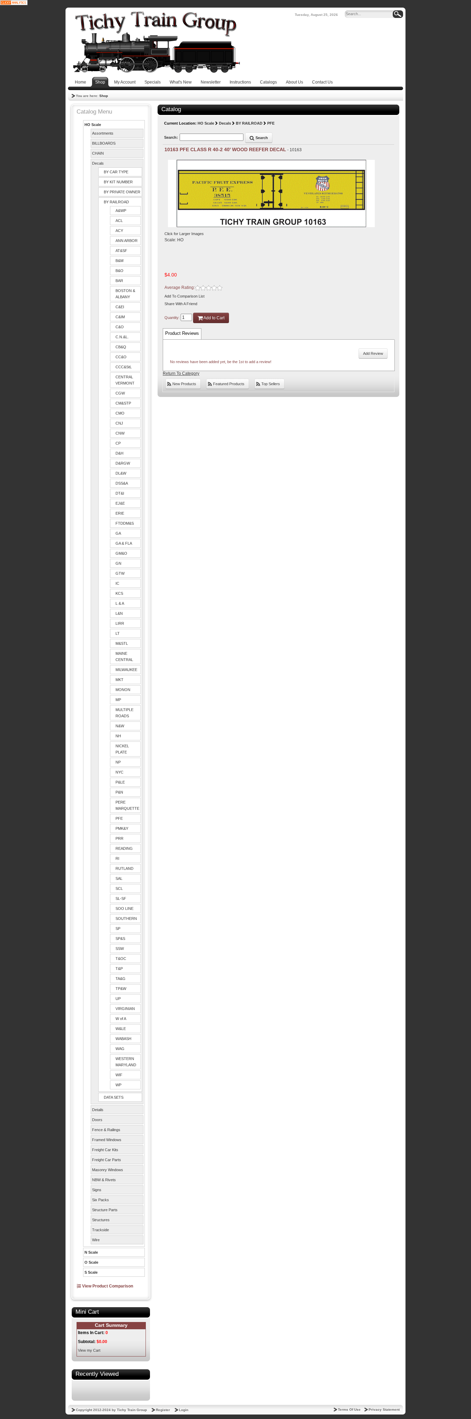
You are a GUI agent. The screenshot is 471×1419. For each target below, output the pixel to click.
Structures (101, 1220)
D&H (119, 453)
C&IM (120, 317)
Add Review (373, 353)
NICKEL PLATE (122, 749)
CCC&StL (124, 367)
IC (117, 583)
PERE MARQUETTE (127, 805)
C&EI (120, 307)
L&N (119, 613)
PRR (119, 838)
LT (118, 633)
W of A (121, 1019)
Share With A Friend (180, 304)
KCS (119, 593)
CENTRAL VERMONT (125, 380)
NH (118, 736)
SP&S (120, 938)
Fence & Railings (106, 1130)
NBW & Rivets (104, 1180)
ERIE (120, 513)
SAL (119, 878)
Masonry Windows (107, 1170)
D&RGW (123, 463)
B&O (119, 271)
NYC (119, 772)
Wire (96, 1240)
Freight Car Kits (105, 1150)
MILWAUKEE (126, 670)
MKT (119, 680)
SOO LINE (124, 908)
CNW (120, 433)
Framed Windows (106, 1140)
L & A (120, 603)
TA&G (121, 978)
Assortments (102, 133)
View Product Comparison (107, 1286)
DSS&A (122, 483)
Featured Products (228, 384)
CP (118, 443)
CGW (120, 393)
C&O (120, 327)
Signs (96, 1190)
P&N (119, 792)
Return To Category (181, 373)
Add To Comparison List (184, 296)
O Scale (91, 1262)
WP (118, 1085)
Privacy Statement (384, 1409)
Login (183, 1410)
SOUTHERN (126, 918)
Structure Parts (105, 1210)
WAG (120, 1049)
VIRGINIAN (125, 1009)
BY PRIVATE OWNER (122, 192)
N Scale (91, 1252)
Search (261, 138)
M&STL (122, 643)
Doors (97, 1120)
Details (97, 1110)
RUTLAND (124, 868)
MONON (123, 690)
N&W (120, 726)
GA (118, 533)
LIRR (120, 623)
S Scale (91, 1272)
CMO (120, 413)
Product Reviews (182, 333)
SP (118, 928)
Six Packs (100, 1200)
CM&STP (123, 403)
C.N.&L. (122, 337)
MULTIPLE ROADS (124, 713)
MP (118, 700)
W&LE (121, 1029)
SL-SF (121, 898)
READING (124, 848)
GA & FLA (124, 543)
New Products (183, 384)
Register (163, 1410)
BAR (119, 281)
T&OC (121, 958)
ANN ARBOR (127, 241)
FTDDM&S (125, 523)
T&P (119, 968)
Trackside (100, 1230)
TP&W (121, 989)
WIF (119, 1075)
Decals (98, 163)
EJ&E (120, 503)
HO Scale (92, 125)
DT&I (120, 493)
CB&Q (121, 347)
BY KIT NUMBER (118, 182)
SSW (120, 948)
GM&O (121, 553)
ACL (119, 220)
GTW (120, 573)
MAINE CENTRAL (124, 656)
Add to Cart (213, 317)
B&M (119, 261)
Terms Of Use (349, 1409)
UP (118, 999)
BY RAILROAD (116, 202)
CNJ (119, 423)
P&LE (120, 782)
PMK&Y (122, 828)
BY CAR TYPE (116, 172)
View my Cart (89, 1350)
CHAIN (98, 153)
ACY (119, 231)
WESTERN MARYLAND (126, 1062)
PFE (119, 818)
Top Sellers (270, 384)
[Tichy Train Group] (156, 42)
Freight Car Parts (106, 1160)
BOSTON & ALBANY (125, 294)
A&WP (121, 210)
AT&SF (121, 251)
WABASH (123, 1039)
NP (118, 762)
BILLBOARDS (104, 143)
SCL (119, 888)
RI (117, 858)
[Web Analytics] (14, 2)
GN (118, 563)
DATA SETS (113, 1097)
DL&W (121, 473)
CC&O (121, 357)
